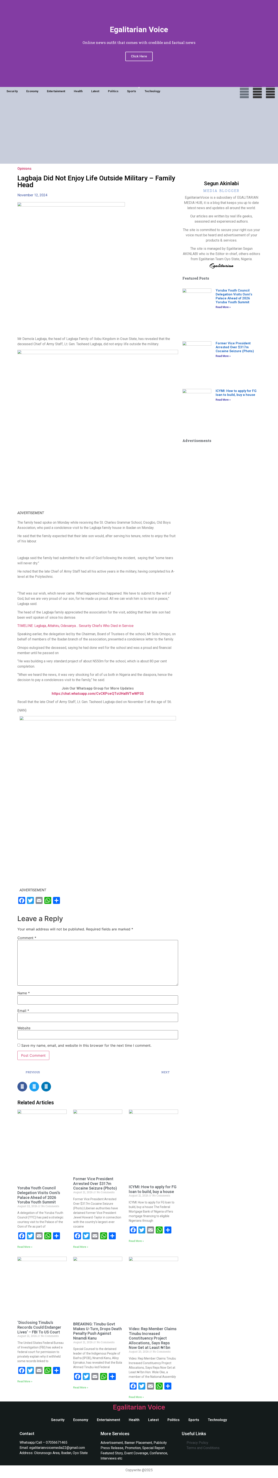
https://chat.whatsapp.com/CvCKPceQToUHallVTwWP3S (98, 694)
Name (23, 993)
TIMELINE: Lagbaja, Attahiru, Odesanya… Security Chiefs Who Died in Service (75, 626)
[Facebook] (244, 91)
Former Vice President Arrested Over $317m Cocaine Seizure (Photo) (95, 1183)
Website (23, 1028)
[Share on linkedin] (46, 1086)
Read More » (24, 1246)
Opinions (24, 169)
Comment (26, 938)
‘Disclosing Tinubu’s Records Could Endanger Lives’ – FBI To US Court (39, 1327)
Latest (95, 91)
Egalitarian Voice (139, 1407)
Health (78, 91)
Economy (32, 91)
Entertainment (56, 91)
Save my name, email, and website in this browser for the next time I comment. (86, 1045)
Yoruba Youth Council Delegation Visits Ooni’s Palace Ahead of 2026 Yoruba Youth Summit (38, 1195)
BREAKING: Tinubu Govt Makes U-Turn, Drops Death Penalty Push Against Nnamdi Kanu (97, 1331)
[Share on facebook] (22, 1086)
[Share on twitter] (34, 1086)
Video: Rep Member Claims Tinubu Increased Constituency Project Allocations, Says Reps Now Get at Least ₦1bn (153, 1338)
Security (12, 91)
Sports (131, 91)
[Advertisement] (139, 133)
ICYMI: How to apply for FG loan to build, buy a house (152, 1189)
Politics (113, 91)
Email (23, 1010)
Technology (152, 91)
